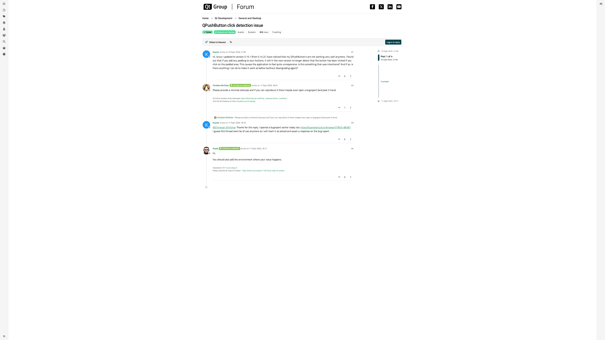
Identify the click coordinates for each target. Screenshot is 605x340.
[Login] (601, 3)
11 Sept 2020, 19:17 (258, 148)
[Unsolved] (4, 54)
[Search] (4, 41)
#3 (352, 122)
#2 (352, 85)
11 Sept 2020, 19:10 (237, 122)
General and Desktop (226, 32)
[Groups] (4, 35)
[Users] (4, 28)
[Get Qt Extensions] (4, 47)
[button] (4, 336)
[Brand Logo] (229, 7)
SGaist (215, 148)
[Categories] (4, 3)
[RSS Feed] (230, 42)
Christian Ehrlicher (221, 85)
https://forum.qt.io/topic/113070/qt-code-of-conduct (263, 170)
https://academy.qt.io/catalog (243, 101)
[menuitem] (601, 3)
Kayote (216, 52)
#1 (352, 52)
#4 (352, 148)
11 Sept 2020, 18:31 (269, 85)
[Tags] (4, 16)
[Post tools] (351, 76)
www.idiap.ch (231, 167)
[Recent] (4, 10)
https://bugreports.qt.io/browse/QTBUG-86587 (325, 127)
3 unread (385, 81)
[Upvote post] (339, 76)
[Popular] (4, 22)
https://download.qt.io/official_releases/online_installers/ (264, 98)
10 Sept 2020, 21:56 (237, 52)
